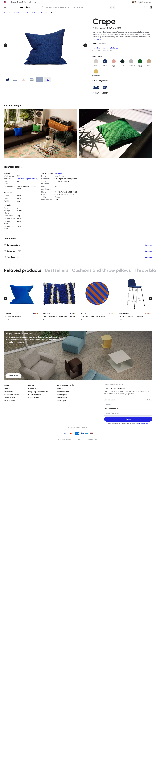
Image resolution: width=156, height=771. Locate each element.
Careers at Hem (9, 398)
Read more (97, 39)
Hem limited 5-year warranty (27, 179)
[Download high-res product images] (47, 79)
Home (5, 13)
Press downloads (63, 392)
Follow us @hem (9, 401)
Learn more (13, 376)
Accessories (12, 13)
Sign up (26, 2)
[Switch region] (6, 2)
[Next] (85, 45)
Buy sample (58, 173)
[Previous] (5, 45)
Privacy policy (143, 423)
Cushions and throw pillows (40, 13)
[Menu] (5, 7)
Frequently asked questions (38, 392)
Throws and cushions (24, 13)
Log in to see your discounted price (105, 48)
